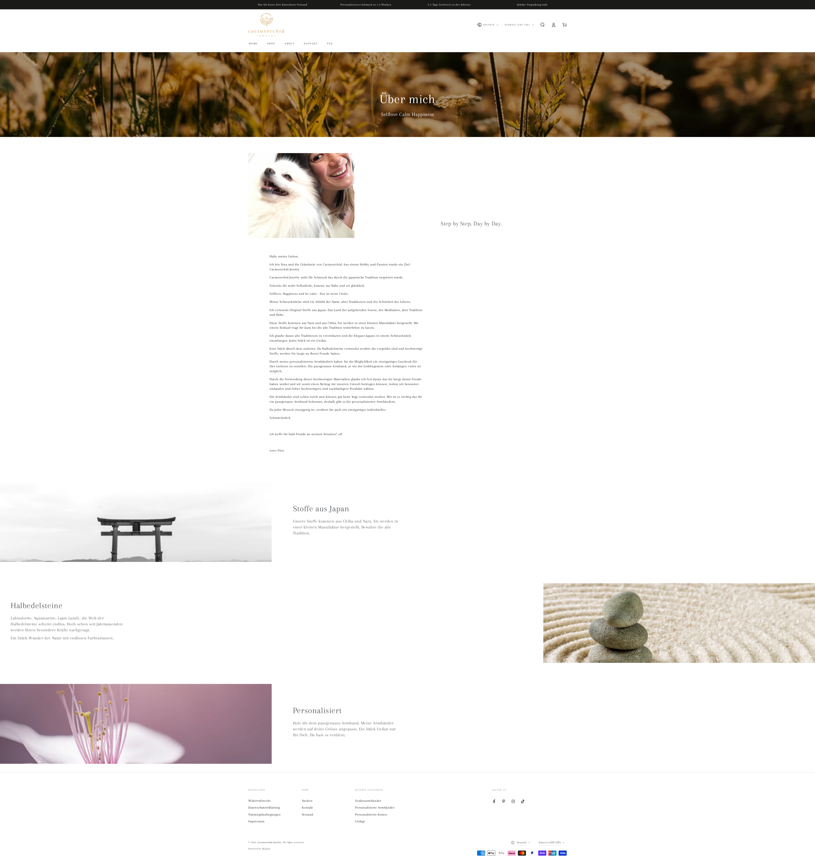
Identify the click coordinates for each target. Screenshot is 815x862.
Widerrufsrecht (259, 801)
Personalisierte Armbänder (374, 807)
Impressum (256, 821)
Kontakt (307, 807)
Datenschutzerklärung (264, 807)
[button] (542, 24)
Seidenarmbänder (368, 801)
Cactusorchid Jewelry (269, 842)
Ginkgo (360, 821)
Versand (307, 814)
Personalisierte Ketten (371, 814)
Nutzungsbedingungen (264, 814)
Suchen (307, 801)
